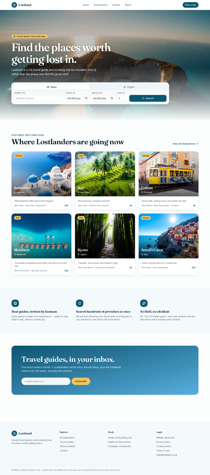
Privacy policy (163, 442)
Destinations (100, 5)
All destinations (67, 437)
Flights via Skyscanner (119, 442)
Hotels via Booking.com (120, 437)
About (128, 5)
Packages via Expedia (119, 446)
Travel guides (67, 442)
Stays (54, 87)
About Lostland (67, 446)
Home (86, 5)
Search (150, 98)
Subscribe (81, 381)
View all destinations (184, 143)
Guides (116, 5)
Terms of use (163, 450)
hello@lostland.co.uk (166, 454)
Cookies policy (164, 446)
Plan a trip (190, 5)
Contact (64, 450)
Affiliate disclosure (165, 437)
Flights (130, 87)
